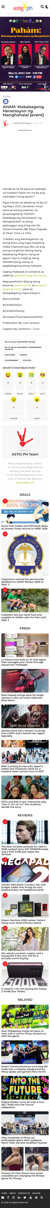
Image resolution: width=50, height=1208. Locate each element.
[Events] (5, 101)
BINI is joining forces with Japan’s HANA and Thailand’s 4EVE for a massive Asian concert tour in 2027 (22, 769)
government (11, 360)
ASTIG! (42, 394)
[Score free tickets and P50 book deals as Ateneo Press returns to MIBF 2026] (25, 512)
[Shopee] (36, 1197)
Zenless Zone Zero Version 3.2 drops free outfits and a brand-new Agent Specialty (23, 733)
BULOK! (20, 394)
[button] (3, 6)
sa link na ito (22, 285)
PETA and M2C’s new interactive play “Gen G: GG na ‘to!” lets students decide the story (23, 804)
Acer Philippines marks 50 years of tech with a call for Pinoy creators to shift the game (23, 1034)
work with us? (25, 482)
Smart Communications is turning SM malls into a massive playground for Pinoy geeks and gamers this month (24, 1069)
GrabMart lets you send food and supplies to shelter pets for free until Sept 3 (23, 617)
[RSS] (42, 1197)
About (12, 1193)
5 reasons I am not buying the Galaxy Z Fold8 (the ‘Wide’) (24, 990)
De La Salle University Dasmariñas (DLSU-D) (23, 348)
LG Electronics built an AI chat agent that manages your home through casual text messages (23, 662)
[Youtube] (30, 1197)
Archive (36, 1193)
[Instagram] (13, 1197)
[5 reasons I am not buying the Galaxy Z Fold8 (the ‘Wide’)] (25, 974)
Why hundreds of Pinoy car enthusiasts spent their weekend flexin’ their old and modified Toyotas (24, 1140)
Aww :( (31, 394)
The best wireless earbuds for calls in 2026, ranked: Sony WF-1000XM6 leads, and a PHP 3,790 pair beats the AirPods (24, 850)
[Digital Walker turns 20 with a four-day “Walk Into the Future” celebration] (25, 1088)
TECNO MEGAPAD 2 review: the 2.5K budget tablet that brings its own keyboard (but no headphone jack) (23, 887)
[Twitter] (24, 1197)
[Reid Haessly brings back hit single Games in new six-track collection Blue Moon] (25, 681)
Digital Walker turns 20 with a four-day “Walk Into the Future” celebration (23, 1105)
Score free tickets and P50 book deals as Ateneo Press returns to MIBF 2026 (24, 527)
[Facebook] (8, 1197)
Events (23, 355)
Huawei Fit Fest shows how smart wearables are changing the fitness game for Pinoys (22, 1176)
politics (27, 360)
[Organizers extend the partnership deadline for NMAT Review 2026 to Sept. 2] (25, 555)
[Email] (2, 1197)
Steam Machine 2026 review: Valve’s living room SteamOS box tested (23, 921)
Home (4, 1193)
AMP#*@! (13, 418)
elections (10, 355)
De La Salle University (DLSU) (20, 342)
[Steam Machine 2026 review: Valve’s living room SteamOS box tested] (25, 906)
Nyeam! (37, 418)
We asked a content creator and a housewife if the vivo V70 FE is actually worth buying (22, 956)
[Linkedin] (19, 1197)
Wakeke (8, 394)
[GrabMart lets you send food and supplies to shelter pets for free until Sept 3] (25, 600)
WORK (7, 96)
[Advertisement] (25, 158)
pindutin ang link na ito (30, 275)
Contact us (24, 1193)
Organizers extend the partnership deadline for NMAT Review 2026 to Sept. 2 (22, 582)
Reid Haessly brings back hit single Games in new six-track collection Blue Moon (22, 698)
